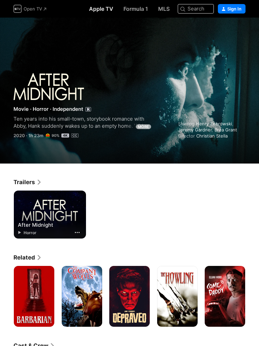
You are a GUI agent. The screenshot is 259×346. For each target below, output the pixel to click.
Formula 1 (135, 8)
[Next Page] (252, 296)
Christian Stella (212, 136)
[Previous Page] (6, 296)
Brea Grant (225, 129)
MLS (164, 8)
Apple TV (101, 8)
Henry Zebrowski (214, 123)
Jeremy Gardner (195, 129)
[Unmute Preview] (241, 31)
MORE (143, 126)
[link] (27, 182)
